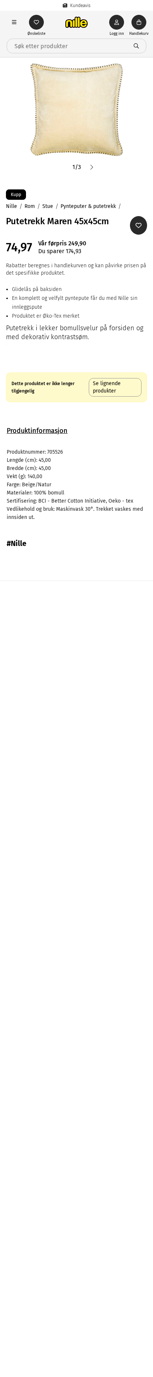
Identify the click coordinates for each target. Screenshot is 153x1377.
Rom (30, 206)
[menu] (14, 22)
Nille (11, 206)
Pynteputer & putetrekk (88, 206)
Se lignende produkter (107, 387)
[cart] (138, 22)
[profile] (116, 22)
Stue (47, 206)
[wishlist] (36, 22)
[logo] (76, 22)
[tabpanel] (76, 485)
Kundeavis (80, 5)
